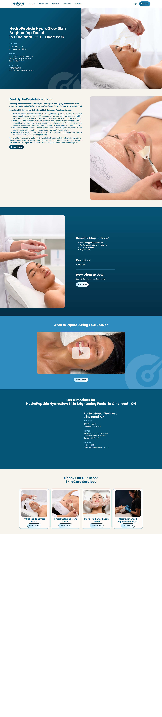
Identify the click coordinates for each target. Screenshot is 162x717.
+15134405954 (15, 68)
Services (32, 4)
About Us (55, 4)
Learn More (34, 525)
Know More (43, 4)
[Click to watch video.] (81, 353)
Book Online (16, 147)
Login (135, 4)
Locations (67, 4)
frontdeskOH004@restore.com (21, 70)
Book (144, 4)
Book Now (82, 284)
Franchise (78, 4)
